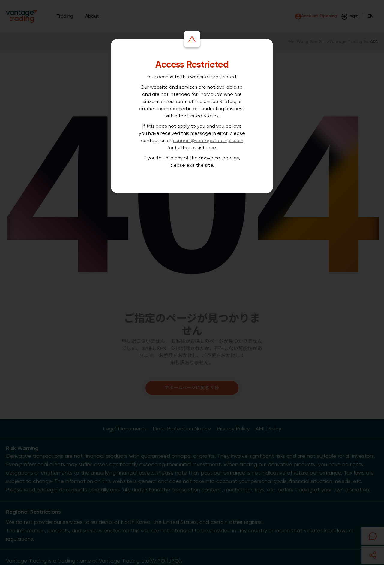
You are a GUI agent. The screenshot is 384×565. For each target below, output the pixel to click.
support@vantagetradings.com (208, 140)
